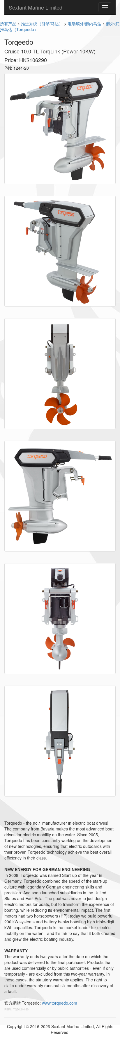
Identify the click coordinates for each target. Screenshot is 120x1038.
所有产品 (8, 23)
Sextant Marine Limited (35, 7)
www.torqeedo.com (59, 1003)
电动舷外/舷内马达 (84, 23)
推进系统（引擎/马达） (42, 23)
